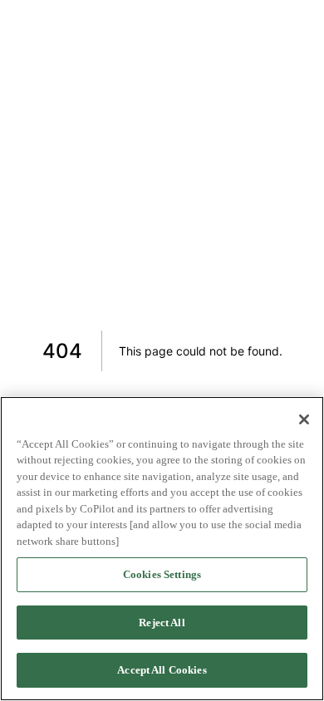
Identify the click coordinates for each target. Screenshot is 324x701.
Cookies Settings (162, 574)
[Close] (304, 419)
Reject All (161, 622)
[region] (162, 548)
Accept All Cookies (161, 670)
